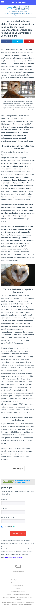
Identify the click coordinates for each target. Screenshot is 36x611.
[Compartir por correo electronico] (29, 41)
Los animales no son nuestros (11, 7)
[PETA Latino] (19, 2)
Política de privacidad (18, 585)
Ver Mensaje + (18, 469)
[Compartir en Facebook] (6, 41)
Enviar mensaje (18, 533)
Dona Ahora (18, 588)
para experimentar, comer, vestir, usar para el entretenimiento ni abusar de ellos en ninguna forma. (18, 13)
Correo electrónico (7, 517)
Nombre (4, 499)
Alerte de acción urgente (18, 571)
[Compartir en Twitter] (17, 41)
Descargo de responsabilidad (18, 582)
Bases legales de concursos (18, 580)
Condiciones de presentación (18, 591)
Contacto (18, 577)
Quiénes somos (18, 574)
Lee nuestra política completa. (21, 594)
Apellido (4, 508)
